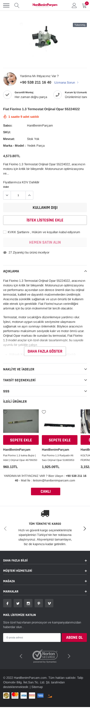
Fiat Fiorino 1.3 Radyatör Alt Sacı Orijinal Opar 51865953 (58, 458)
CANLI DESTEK (45, 492)
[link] (21, 422)
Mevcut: (9, 139)
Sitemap (37, 687)
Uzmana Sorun (65, 82)
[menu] (6, 5)
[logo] (45, 5)
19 (10, 252)
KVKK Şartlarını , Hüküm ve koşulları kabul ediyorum (43, 232)
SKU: (7, 132)
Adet (6, 186)
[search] (16, 5)
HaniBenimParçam (40, 125)
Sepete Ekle (21, 440)
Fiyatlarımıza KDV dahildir (21, 182)
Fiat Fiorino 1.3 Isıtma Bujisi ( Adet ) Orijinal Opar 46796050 (20, 458)
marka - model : (14, 145)
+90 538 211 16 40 (35, 82)
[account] (74, 5)
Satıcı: (7, 125)
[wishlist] (5, 411)
